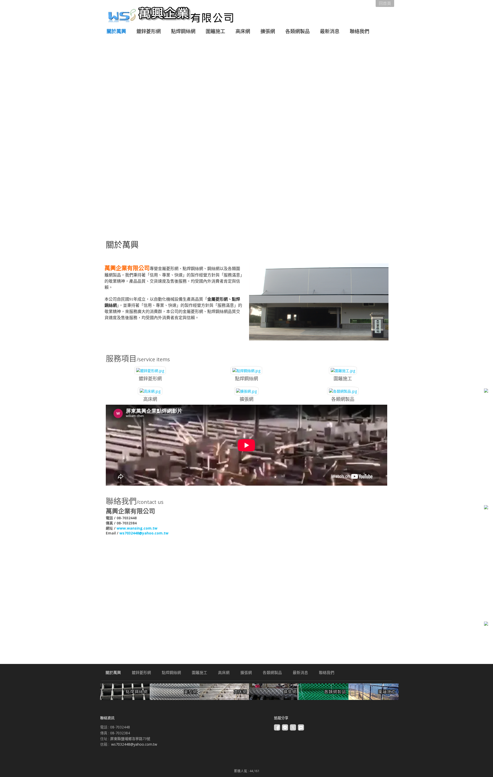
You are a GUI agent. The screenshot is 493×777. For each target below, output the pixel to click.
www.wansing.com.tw (137, 528)
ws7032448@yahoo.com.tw (143, 533)
